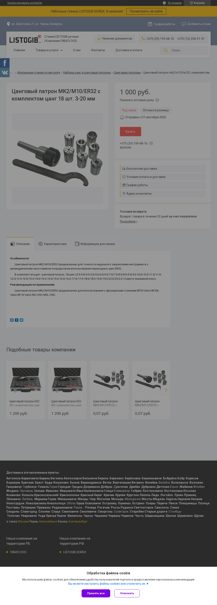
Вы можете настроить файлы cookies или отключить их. (107, 583)
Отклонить (127, 593)
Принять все (96, 593)
